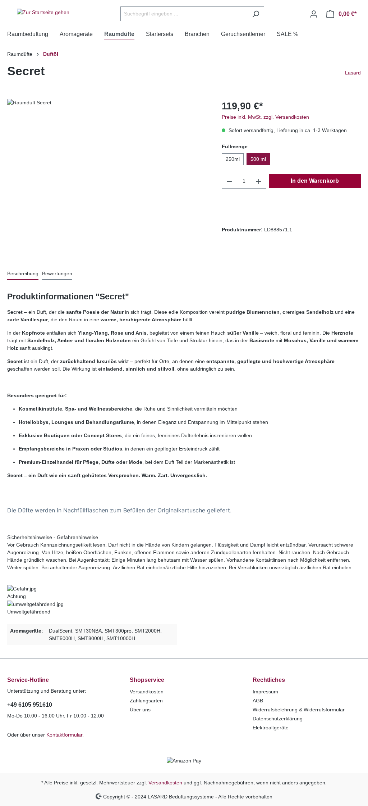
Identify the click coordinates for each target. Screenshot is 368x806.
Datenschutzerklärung (278, 718)
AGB (258, 700)
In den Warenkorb (315, 181)
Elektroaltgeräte (271, 727)
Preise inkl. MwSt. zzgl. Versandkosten (265, 117)
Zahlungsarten (146, 700)
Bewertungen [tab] (57, 273)
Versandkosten (147, 691)
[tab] (22, 274)
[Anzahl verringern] (229, 181)
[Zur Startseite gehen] (43, 13)
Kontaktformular (64, 735)
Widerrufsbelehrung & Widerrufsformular (299, 709)
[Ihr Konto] (313, 14)
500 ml (258, 159)
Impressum (265, 691)
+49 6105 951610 (29, 705)
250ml (233, 159)
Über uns (140, 709)
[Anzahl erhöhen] (258, 181)
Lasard (353, 73)
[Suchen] (255, 13)
